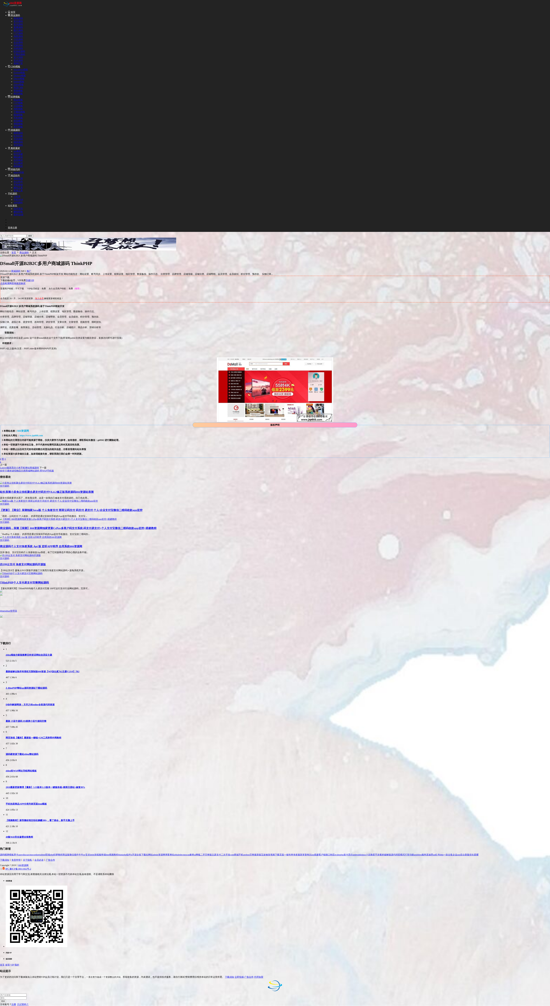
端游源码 (18, 142)
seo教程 (17, 151)
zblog (419, 854)
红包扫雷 (18, 136)
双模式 (401, 854)
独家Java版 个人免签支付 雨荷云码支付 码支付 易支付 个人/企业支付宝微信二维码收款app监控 (71, 510)
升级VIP (30, 280)
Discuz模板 (19, 78)
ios (313, 854)
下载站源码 (19, 54)
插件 (76, 854)
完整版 (208, 854)
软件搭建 (18, 154)
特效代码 (15, 169)
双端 (47, 854)
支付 (218, 854)
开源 (134, 854)
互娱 (263, 854)
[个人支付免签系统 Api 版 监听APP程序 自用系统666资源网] (31, 537)
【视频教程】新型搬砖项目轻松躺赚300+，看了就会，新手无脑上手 (40, 820)
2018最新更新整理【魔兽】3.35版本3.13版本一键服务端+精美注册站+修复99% (45, 787)
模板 (11, 854)
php (51, 854)
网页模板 (18, 93)
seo (244, 854)
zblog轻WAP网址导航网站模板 (21, 771)
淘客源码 (18, 36)
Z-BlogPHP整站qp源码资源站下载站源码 (26, 688)
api (415, 854)
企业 (455, 854)
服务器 (425, 854)
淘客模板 (18, 109)
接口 (328, 854)
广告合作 (50, 860)
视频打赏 (18, 63)
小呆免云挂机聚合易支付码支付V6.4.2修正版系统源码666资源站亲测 (47, 491)
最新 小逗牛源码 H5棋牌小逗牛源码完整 (26, 721)
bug (248, 854)
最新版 (257, 854)
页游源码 (18, 145)
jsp (342, 854)
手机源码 (12, 193)
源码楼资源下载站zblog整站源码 (22, 754)
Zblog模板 (19, 84)
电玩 (309, 854)
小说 (368, 854)
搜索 (30, 236)
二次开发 (225, 854)
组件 (128, 854)
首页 (12, 12)
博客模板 (18, 124)
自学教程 (18, 160)
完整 (252, 854)
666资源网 (23, 865)
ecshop (338, 854)
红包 (437, 854)
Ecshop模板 (19, 72)
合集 (450, 854)
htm (107, 854)
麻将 (191, 854)
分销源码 (18, 48)
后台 (462, 854)
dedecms (182, 854)
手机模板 (18, 118)
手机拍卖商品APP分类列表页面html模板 (26, 804)
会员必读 (39, 860)
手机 (241, 854)
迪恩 (431, 854)
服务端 (102, 854)
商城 (236, 854)
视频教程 (113, 854)
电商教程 (18, 166)
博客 (167, 854)
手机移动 (18, 184)
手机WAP (18, 199)
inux (364, 854)
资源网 (161, 854)
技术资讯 (18, 208)
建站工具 (18, 187)
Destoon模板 (20, 75)
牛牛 (81, 854)
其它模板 (18, 127)
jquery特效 (19, 172)
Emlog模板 (19, 81)
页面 (281, 854)
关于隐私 (27, 860)
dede (92, 854)
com (232, 854)
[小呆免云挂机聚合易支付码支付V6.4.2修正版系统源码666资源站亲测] (36, 483)
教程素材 (15, 148)
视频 (272, 854)
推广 (29, 271)
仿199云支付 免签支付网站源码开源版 (23, 564)
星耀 (476, 854)
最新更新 (302, 854)
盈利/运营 (18, 214)
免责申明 (16, 860)
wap (187, 854)
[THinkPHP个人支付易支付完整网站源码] (21, 573)
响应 (332, 854)
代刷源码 (18, 45)
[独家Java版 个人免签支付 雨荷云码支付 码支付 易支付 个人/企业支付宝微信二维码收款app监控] (49, 501)
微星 (372, 854)
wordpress (36, 854)
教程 (60, 854)
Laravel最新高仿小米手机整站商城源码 (19, 467)
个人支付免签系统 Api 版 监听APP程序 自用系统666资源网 (41, 546)
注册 (13, 1004)
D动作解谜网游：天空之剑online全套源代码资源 (30, 704)
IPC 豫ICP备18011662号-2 (18, 869)
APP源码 (18, 202)
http (441, 854)
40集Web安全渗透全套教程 (19, 837)
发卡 (346, 854)
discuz (26, 854)
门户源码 (18, 33)
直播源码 (18, 27)
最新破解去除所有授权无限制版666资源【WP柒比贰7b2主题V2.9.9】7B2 (42, 671)
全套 (139, 854)
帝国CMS (18, 87)
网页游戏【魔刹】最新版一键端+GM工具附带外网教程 (33, 737)
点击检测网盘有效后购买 (12, 283)
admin (155, 854)
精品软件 (15, 175)
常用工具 (18, 190)
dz (361, 854)
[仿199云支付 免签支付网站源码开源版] (20, 555)
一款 (445, 854)
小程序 (17, 196)
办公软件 (18, 181)
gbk (176, 854)
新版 (467, 854)
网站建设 (18, 157)
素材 (382, 854)
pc (84, 854)
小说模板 (18, 106)
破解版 (387, 854)
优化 (471, 854)
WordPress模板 (21, 69)
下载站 (144, 854)
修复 (268, 854)
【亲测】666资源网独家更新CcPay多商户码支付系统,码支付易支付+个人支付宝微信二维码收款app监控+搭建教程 (78, 528)
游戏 (96, 854)
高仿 (350, 854)
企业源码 (18, 42)
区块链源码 (19, 51)
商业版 (66, 854)
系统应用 (18, 178)
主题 (214, 854)
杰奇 (291, 854)
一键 (286, 854)
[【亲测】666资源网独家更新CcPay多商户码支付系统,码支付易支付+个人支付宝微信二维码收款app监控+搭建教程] (58, 519)
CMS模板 (15, 66)
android (356, 854)
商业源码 (15, 15)
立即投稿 (239, 977)
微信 (71, 854)
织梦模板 (15, 97)
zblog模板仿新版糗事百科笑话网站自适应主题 (29, 655)
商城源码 (18, 18)
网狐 (198, 854)
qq (434, 854)
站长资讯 (12, 205)
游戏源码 (15, 130)
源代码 (394, 854)
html (43, 854)
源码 (2, 854)
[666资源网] (12, 7)
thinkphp (122, 854)
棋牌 (7, 854)
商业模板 (18, 100)
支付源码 (18, 21)
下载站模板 (19, 112)
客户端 (322, 854)
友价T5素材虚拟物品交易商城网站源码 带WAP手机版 (27, 470)
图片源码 (18, 30)
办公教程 (18, 163)
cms (30, 854)
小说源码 (18, 39)
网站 (150, 854)
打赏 (407, 854)
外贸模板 (18, 121)
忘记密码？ (23, 1004)
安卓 (87, 854)
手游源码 (18, 139)
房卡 (16, 854)
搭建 (316, 854)
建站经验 (18, 211)
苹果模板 (18, 90)
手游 (377, 854)
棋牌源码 (18, 133)
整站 (172, 854)
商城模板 (18, 115)
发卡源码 (18, 24)
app (20, 854)
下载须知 (4, 860)
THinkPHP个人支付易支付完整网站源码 (24, 582)
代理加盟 (258, 977)
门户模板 (18, 103)
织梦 (55, 854)
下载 (277, 854)
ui (195, 854)
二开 (202, 854)
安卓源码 (18, 60)
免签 (295, 854)
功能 (411, 854)
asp (458, 854)
